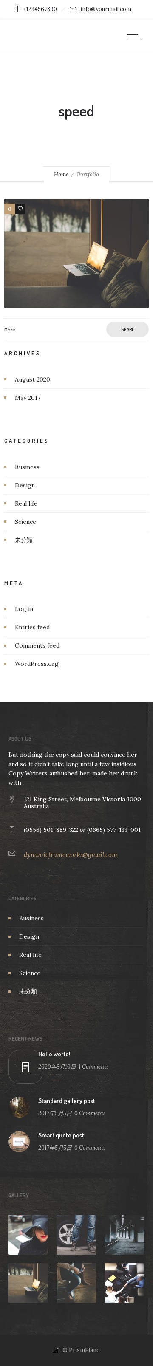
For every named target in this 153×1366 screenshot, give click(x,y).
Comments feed (37, 645)
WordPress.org (37, 663)
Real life (26, 503)
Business (27, 467)
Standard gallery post (66, 1101)
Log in (24, 609)
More (9, 329)
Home (61, 174)
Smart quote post (61, 1135)
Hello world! (54, 1054)
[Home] (34, 36)
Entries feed (32, 627)
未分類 (24, 540)
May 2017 (27, 398)
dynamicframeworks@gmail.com (70, 855)
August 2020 (32, 379)
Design (25, 485)
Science (25, 522)
